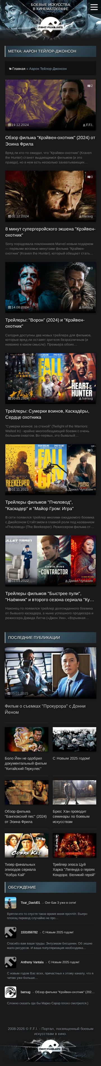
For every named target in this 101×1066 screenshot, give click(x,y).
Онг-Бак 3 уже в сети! (60, 902)
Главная (19, 69)
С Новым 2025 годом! (58, 932)
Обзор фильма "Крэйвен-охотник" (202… (65, 992)
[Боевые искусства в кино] (50, 27)
